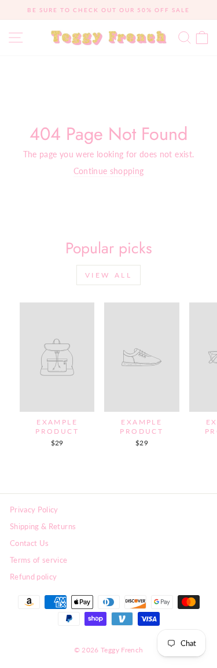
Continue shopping (108, 171)
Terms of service (39, 559)
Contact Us (29, 543)
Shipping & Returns (43, 526)
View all (109, 275)
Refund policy (33, 576)
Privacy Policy (34, 509)
